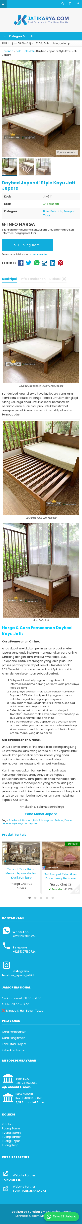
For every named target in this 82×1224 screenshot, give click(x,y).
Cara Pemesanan (14, 1032)
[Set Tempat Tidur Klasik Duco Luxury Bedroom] (61, 856)
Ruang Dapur (11, 1141)
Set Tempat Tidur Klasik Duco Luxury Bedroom (60, 876)
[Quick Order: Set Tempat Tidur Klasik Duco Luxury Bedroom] (45, 866)
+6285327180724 (24, 936)
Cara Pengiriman (13, 1038)
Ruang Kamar (11, 1137)
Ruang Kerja (10, 1145)
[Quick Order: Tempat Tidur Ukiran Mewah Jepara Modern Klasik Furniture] (5, 861)
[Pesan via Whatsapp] (77, 891)
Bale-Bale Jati (52, 211)
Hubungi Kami (29, 245)
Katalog (7, 1124)
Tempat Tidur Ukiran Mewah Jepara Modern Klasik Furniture (21, 873)
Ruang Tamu (11, 1128)
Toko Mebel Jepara (41, 814)
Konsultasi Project (14, 1044)
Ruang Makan (11, 1133)
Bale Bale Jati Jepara (20, 820)
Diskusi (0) (57, 279)
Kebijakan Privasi (13, 1050)
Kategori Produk (20, 36)
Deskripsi (9, 279)
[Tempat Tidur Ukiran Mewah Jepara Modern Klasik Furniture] (21, 853)
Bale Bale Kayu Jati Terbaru (48, 820)
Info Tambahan (33, 279)
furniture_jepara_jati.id (18, 975)
